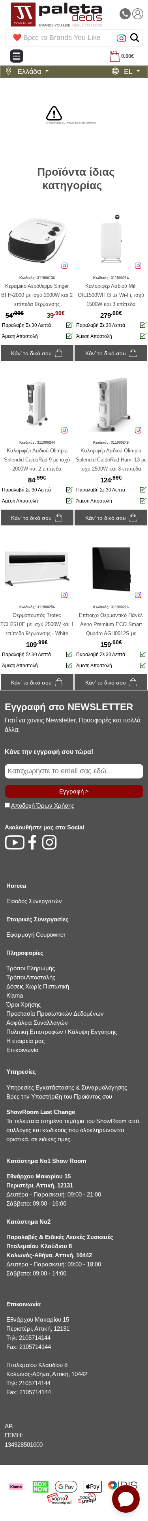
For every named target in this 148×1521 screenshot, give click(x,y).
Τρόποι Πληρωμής (30, 968)
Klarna (14, 995)
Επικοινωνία (22, 1050)
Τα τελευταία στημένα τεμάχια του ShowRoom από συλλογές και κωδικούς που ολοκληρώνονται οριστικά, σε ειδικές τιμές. (72, 1125)
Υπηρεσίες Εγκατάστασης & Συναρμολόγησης (66, 1087)
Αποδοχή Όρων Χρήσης (42, 805)
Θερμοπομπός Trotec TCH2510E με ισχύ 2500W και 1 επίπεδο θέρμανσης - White (37, 624)
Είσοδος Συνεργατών (34, 901)
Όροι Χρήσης (23, 1004)
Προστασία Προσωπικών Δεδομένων (55, 1013)
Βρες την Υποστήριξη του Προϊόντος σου (59, 1096)
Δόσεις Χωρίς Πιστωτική (37, 986)
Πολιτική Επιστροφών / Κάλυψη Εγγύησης (61, 1031)
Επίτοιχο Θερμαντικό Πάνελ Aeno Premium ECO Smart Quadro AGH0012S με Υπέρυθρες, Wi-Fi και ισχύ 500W (111, 633)
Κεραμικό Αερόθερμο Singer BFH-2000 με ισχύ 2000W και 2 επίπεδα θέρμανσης (37, 295)
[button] (134, 37)
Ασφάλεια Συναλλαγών (37, 1022)
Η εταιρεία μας (25, 1040)
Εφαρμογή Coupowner (36, 934)
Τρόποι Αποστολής (30, 977)
